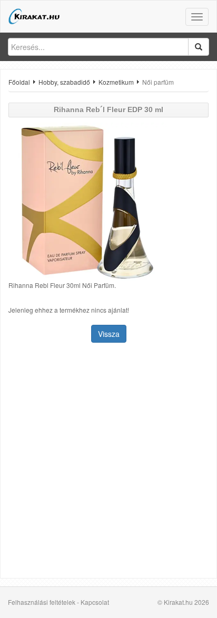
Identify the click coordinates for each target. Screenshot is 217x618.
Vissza (109, 333)
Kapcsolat (95, 601)
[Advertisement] (108, 461)
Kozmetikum (116, 81)
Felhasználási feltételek (41, 601)
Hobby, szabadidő (64, 81)
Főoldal (19, 81)
